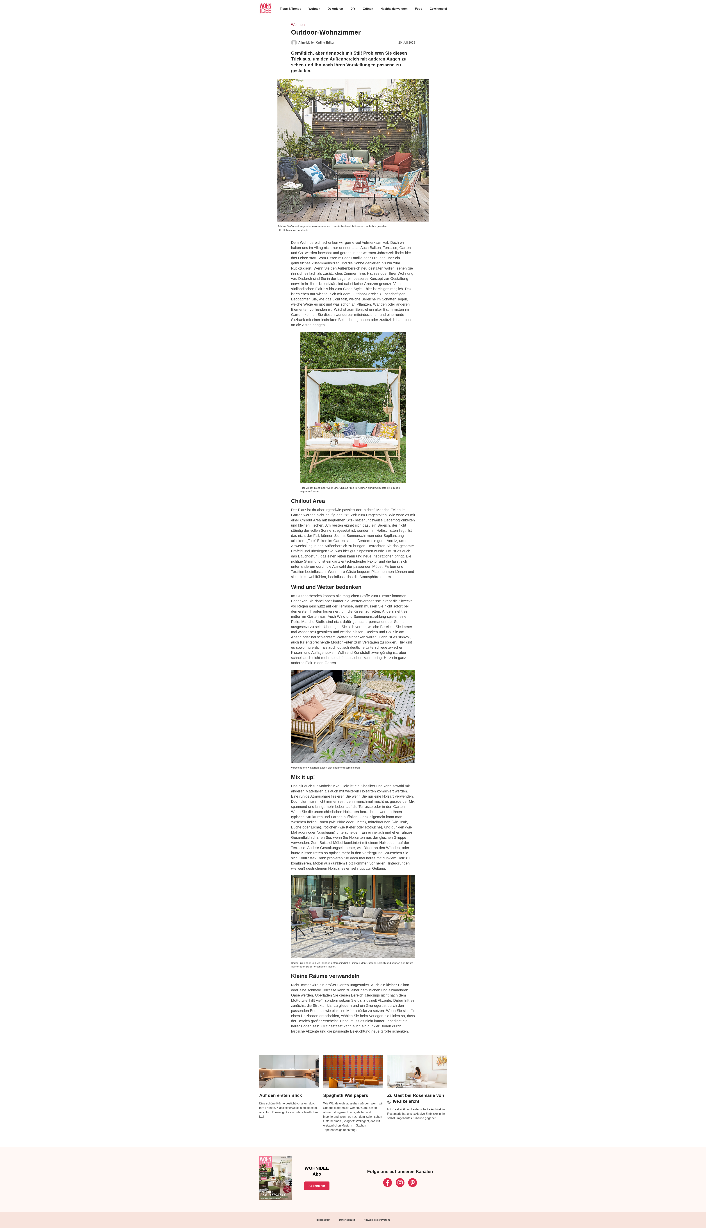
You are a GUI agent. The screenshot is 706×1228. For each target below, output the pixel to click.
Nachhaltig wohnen (394, 8)
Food (418, 8)
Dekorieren (335, 8)
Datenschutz (347, 1219)
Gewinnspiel (438, 8)
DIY (352, 8)
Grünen (368, 8)
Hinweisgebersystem (377, 1219)
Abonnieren (317, 1186)
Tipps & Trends (290, 8)
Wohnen (314, 8)
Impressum (323, 1219)
